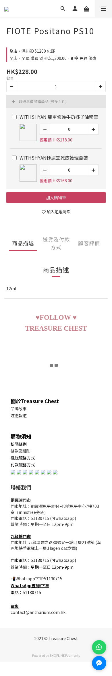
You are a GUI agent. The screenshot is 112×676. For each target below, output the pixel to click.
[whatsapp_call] (99, 647)
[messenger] (99, 663)
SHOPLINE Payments (65, 655)
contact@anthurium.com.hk (38, 612)
